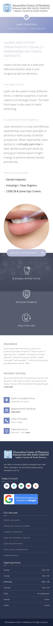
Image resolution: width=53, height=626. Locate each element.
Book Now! (15, 412)
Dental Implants (16, 179)
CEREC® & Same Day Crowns (23, 191)
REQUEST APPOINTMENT (23, 253)
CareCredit (8, 387)
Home (10, 29)
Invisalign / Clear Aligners (21, 185)
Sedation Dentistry (13, 544)
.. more (27, 432)
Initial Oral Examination (16, 549)
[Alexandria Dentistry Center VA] (26, 8)
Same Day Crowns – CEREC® (17, 538)
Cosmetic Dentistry (13, 532)
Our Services (21, 29)
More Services (11, 555)
